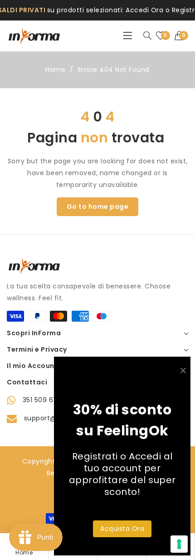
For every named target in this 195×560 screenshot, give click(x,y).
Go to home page (98, 206)
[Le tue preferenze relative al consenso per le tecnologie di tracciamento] (179, 544)
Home (55, 69)
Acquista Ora (122, 528)
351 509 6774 (45, 399)
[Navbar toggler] (127, 36)
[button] (182, 36)
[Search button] (147, 35)
